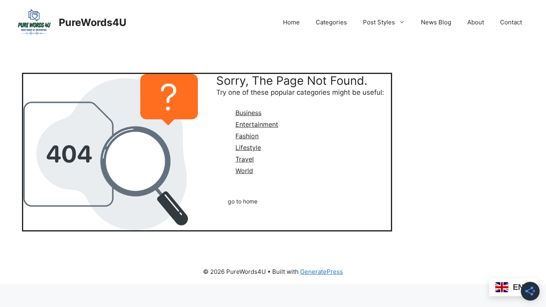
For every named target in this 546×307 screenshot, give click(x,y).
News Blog (436, 22)
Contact (511, 22)
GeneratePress (321, 271)
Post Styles (379, 22)
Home (291, 22)
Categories (331, 22)
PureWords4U (92, 22)
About (475, 22)
